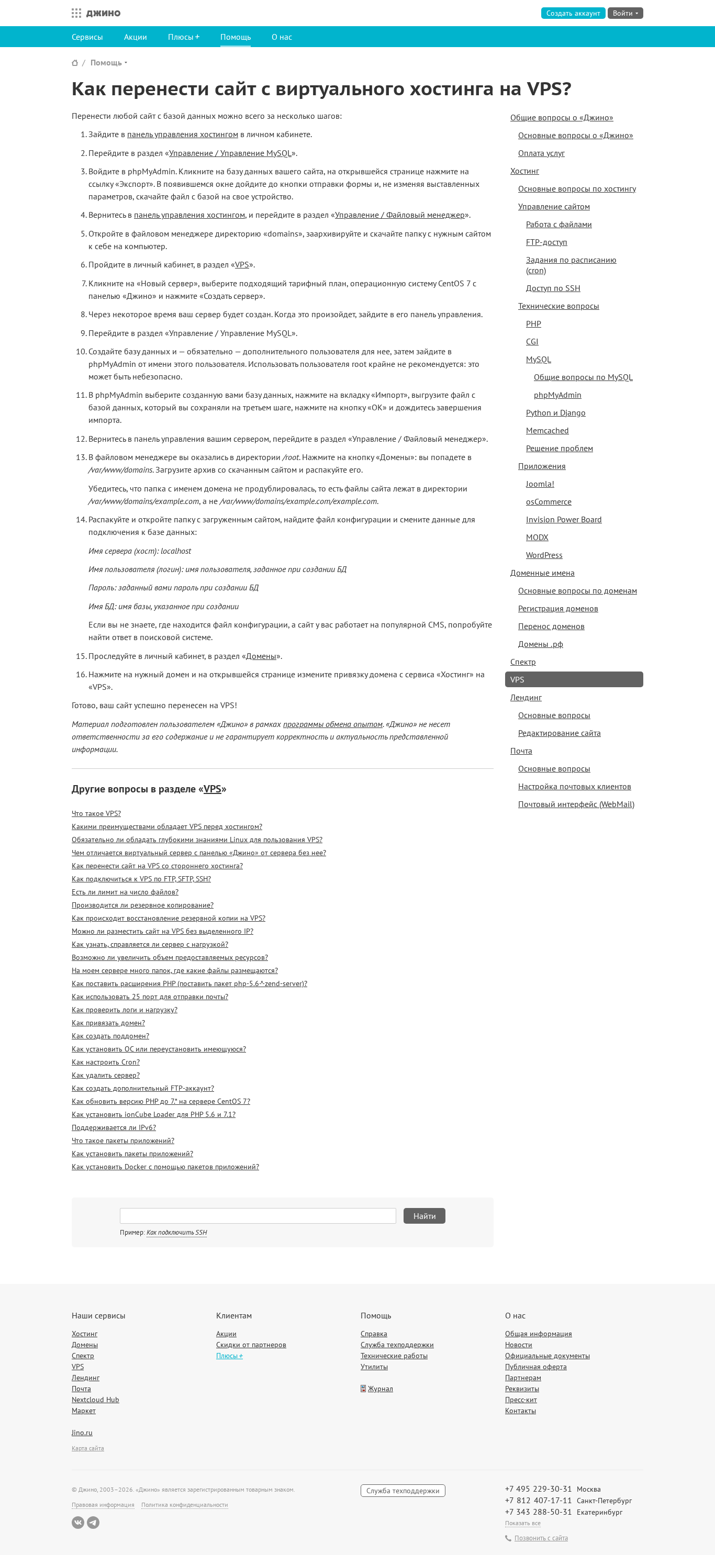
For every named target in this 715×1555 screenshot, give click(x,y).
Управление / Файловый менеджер (400, 214)
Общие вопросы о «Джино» (561, 117)
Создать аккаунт (573, 13)
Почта (521, 750)
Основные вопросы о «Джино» (575, 135)
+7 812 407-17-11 (538, 1500)
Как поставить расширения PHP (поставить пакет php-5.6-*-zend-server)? (189, 983)
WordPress (544, 555)
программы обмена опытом (333, 724)
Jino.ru (82, 1432)
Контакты (520, 1410)
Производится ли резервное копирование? (143, 905)
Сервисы (87, 36)
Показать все (523, 1523)
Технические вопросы (558, 305)
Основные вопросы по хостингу (577, 188)
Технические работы (394, 1355)
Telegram (93, 1522)
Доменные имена (542, 572)
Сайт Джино (75, 63)
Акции (135, 36)
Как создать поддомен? (110, 1036)
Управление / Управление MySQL (230, 153)
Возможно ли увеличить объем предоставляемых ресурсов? (170, 957)
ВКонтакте (78, 1522)
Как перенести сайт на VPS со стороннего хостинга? (157, 865)
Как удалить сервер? (106, 1075)
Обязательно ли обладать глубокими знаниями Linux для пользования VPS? (197, 839)
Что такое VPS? (96, 813)
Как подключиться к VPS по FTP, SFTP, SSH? (141, 878)
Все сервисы (73, 13)
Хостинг (524, 170)
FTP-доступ (546, 242)
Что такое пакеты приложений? (123, 1140)
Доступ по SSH (553, 288)
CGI (532, 341)
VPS (242, 264)
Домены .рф (540, 644)
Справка (374, 1333)
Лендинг (526, 697)
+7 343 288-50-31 (538, 1511)
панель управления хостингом (182, 134)
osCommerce (549, 501)
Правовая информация (103, 1504)
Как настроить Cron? (106, 1062)
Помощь (235, 36)
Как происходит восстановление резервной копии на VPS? (168, 918)
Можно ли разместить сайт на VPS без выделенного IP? (162, 931)
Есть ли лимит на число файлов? (125, 892)
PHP (533, 323)
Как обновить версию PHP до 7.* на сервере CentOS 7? (161, 1101)
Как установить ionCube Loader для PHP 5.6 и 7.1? (154, 1114)
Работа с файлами (559, 224)
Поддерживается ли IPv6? (114, 1127)
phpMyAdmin (558, 394)
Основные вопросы (554, 715)
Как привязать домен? (108, 1022)
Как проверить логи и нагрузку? (124, 1009)
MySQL (538, 359)
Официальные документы (547, 1355)
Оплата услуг (541, 153)
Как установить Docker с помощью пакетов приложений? (165, 1166)
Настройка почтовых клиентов (574, 786)
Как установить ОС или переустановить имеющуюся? (159, 1049)
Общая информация (538, 1333)
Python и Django (556, 412)
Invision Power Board (564, 519)
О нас (282, 36)
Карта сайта (88, 1448)
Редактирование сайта (559, 733)
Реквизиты (522, 1388)
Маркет (84, 1410)
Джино (103, 13)
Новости (518, 1344)
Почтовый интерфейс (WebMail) (576, 804)
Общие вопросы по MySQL (583, 377)
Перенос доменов (551, 626)
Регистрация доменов (558, 608)
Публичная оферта (536, 1366)
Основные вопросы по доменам (577, 590)
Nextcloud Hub (95, 1399)
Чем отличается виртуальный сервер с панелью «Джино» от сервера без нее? (199, 852)
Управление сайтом (554, 206)
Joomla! (540, 483)
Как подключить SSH (177, 1232)
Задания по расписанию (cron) (571, 264)
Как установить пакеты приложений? (132, 1153)
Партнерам (523, 1377)
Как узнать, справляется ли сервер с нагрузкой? (150, 944)
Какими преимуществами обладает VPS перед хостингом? (167, 826)
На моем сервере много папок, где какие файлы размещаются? (175, 970)
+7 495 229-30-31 (538, 1488)
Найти (425, 1216)
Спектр (523, 661)
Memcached (547, 430)
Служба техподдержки (397, 1344)
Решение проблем (559, 448)
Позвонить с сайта (541, 1538)
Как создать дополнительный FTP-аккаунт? (143, 1088)
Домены (261, 656)
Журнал (380, 1388)
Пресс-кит (521, 1399)
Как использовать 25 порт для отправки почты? (150, 996)
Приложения (542, 466)
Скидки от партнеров (251, 1344)
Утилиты (374, 1366)
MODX (537, 537)
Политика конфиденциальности (184, 1504)
